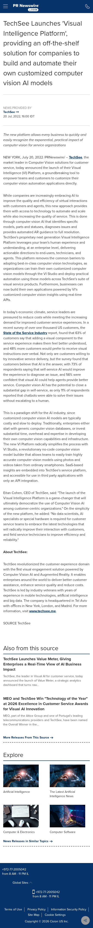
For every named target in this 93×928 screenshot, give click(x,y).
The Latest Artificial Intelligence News (62, 794)
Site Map (33, 915)
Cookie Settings (55, 915)
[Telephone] (87, 6)
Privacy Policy (36, 909)
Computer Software (62, 832)
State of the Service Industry (25, 332)
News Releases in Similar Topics (25, 841)
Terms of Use (13, 909)
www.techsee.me (42, 611)
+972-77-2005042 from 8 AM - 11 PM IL (46, 894)
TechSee (75, 157)
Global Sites (21, 882)
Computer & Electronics (19, 832)
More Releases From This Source (26, 737)
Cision (54, 921)
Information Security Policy (68, 909)
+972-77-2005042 (14, 869)
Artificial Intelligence (16, 792)
